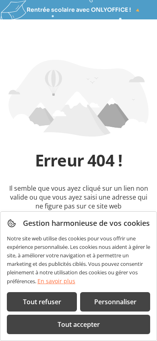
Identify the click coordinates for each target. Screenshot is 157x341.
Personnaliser (115, 301)
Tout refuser (42, 301)
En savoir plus (56, 281)
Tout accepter (79, 324)
